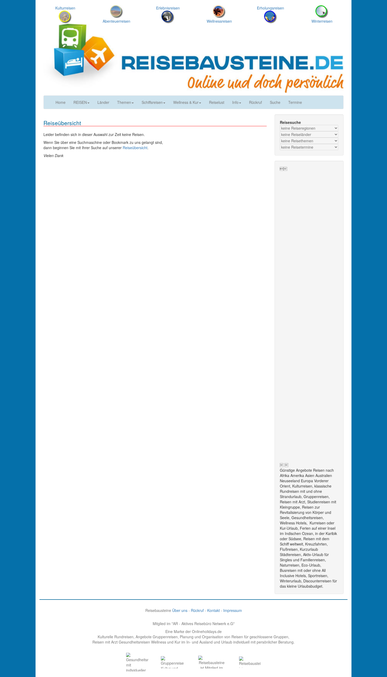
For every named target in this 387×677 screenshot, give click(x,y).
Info (235, 102)
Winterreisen (322, 21)
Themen (124, 102)
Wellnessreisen (219, 21)
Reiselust (216, 102)
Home (61, 102)
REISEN (80, 102)
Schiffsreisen (152, 102)
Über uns (179, 610)
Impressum (232, 610)
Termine (295, 102)
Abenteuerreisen (116, 21)
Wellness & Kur (186, 102)
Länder (103, 102)
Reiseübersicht (135, 147)
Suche (275, 102)
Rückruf (255, 102)
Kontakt (213, 610)
